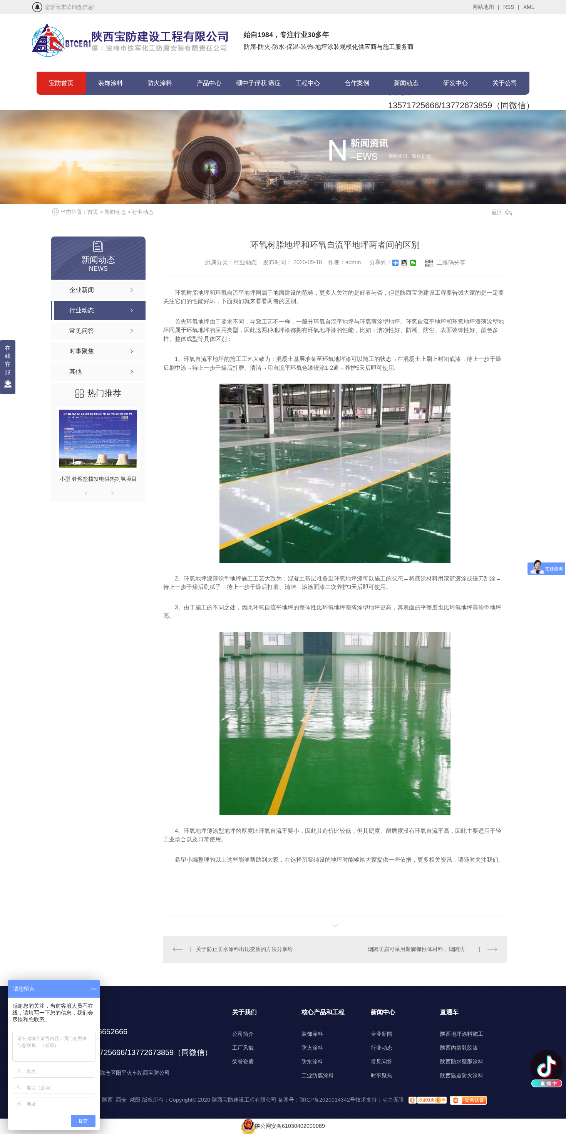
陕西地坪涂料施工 (461, 1034)
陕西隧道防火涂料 (461, 1075)
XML (528, 7)
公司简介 (243, 1034)
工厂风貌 (243, 1048)
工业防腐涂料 (317, 1075)
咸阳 (135, 1100)
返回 (497, 212)
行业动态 (143, 212)
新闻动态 (406, 83)
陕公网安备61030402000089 (290, 1126)
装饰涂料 (110, 83)
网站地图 (485, 7)
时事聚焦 (381, 1075)
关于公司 (504, 83)
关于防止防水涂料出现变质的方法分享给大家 (249, 949)
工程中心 (307, 83)
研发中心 (455, 83)
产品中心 (209, 83)
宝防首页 (61, 83)
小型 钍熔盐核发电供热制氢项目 (98, 479)
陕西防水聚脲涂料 (461, 1062)
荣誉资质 (243, 1062)
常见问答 (381, 1062)
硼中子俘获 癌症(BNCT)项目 (258, 87)
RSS (511, 7)
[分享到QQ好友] (404, 263)
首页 (92, 212)
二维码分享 (451, 262)
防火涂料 (159, 83)
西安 (121, 1100)
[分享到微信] (413, 263)
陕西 (107, 1100)
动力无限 (393, 1100)
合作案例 (357, 83)
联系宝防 (61, 106)
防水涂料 (312, 1062)
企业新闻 (381, 1034)
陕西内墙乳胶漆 (459, 1048)
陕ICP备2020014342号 (327, 1100)
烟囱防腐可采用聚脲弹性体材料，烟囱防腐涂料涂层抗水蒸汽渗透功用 (432, 949)
